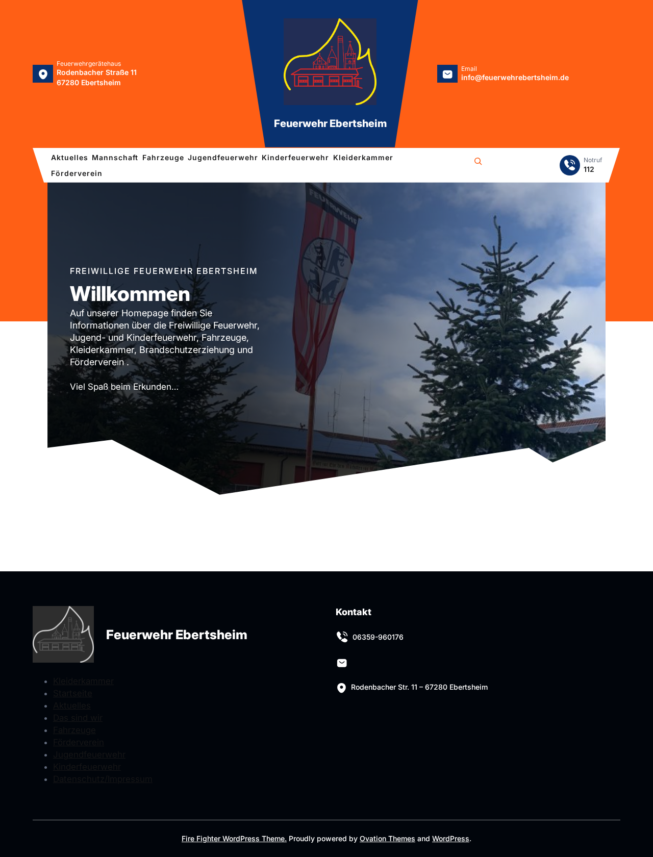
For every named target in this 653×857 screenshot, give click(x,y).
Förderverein (78, 742)
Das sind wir (78, 718)
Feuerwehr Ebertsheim (330, 123)
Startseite (72, 693)
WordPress (450, 838)
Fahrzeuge (74, 730)
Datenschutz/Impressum (103, 779)
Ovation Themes (387, 838)
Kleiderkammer (83, 681)
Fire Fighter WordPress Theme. (234, 838)
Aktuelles (72, 705)
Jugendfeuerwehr (89, 754)
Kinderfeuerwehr (87, 767)
